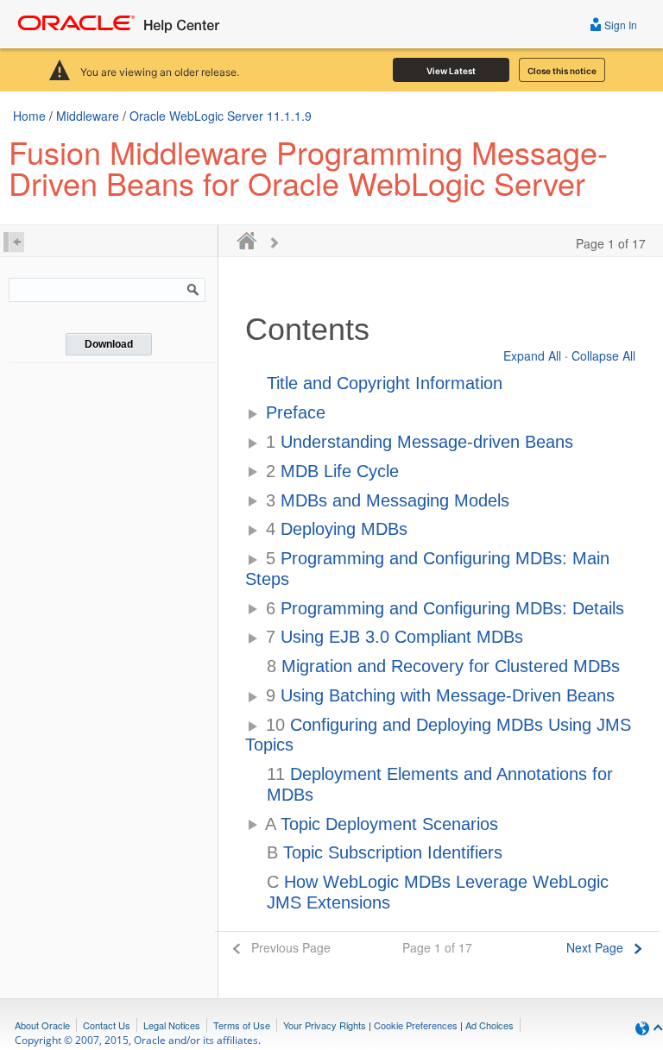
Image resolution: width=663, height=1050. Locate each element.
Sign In (619, 24)
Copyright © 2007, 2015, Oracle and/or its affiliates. (139, 1040)
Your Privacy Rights (324, 1025)
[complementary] (416, 1025)
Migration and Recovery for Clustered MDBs (443, 666)
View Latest (451, 71)
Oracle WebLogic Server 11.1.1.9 (220, 115)
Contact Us (106, 1025)
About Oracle (42, 1025)
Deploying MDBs (336, 528)
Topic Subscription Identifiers (384, 852)
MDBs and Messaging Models (387, 500)
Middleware (87, 115)
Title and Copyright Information (384, 383)
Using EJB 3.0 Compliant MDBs (394, 636)
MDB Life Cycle (332, 471)
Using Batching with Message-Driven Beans (440, 695)
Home (29, 115)
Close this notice (562, 71)
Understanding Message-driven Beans (419, 441)
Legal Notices (171, 1025)
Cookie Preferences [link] (416, 1025)
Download (109, 344)
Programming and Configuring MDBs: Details (445, 608)
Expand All (532, 355)
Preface (295, 412)
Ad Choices (489, 1025)
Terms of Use (241, 1025)
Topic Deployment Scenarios (381, 823)
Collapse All (603, 355)
